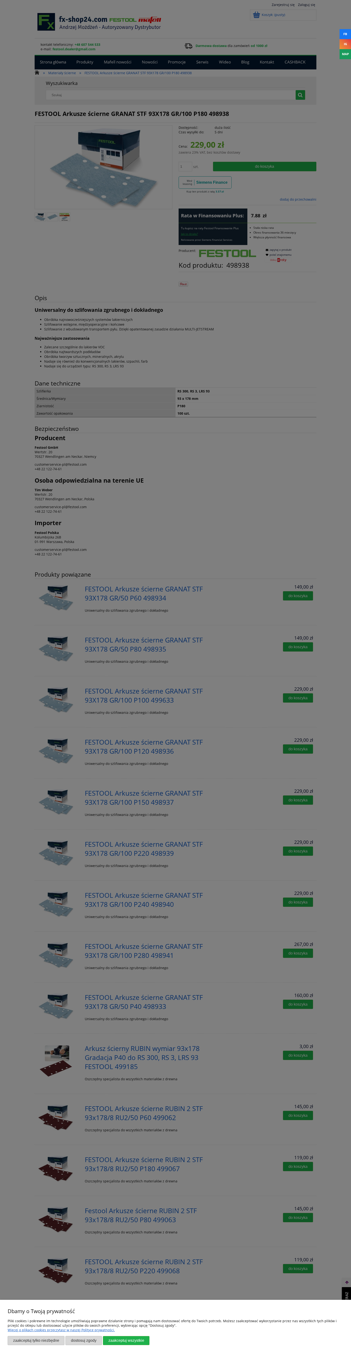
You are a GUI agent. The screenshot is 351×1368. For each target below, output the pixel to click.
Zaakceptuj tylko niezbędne (36, 1340)
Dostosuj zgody (83, 1340)
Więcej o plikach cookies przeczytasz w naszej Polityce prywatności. (61, 1330)
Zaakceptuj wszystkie (126, 1340)
